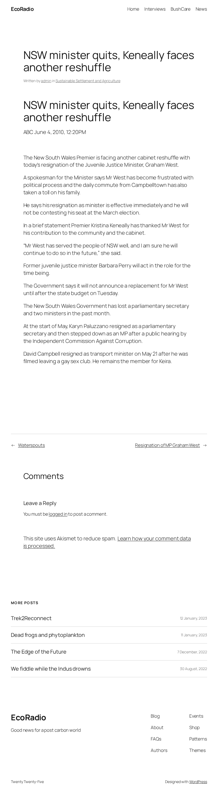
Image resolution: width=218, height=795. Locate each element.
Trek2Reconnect (31, 618)
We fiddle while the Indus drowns (51, 669)
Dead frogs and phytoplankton (48, 635)
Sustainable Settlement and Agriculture (88, 80)
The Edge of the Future (38, 652)
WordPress (198, 781)
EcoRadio (22, 8)
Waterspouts (31, 445)
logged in (58, 514)
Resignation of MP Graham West (167, 445)
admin (46, 80)
